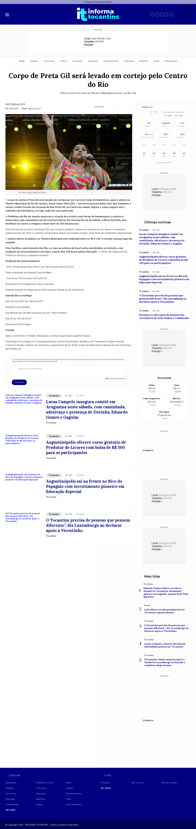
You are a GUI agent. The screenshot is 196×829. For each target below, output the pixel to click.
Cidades (34, 61)
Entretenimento (111, 61)
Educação (93, 61)
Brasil (21, 61)
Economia (77, 61)
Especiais (129, 61)
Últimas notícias (157, 222)
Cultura (63, 61)
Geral (156, 61)
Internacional (171, 61)
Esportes (143, 61)
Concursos (49, 61)
